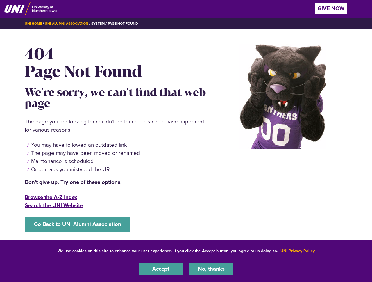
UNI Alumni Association (66, 23)
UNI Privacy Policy (297, 251)
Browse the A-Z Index (51, 197)
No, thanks (211, 268)
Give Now (331, 8)
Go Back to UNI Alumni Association (77, 224)
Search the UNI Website (54, 205)
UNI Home (33, 23)
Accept (160, 268)
